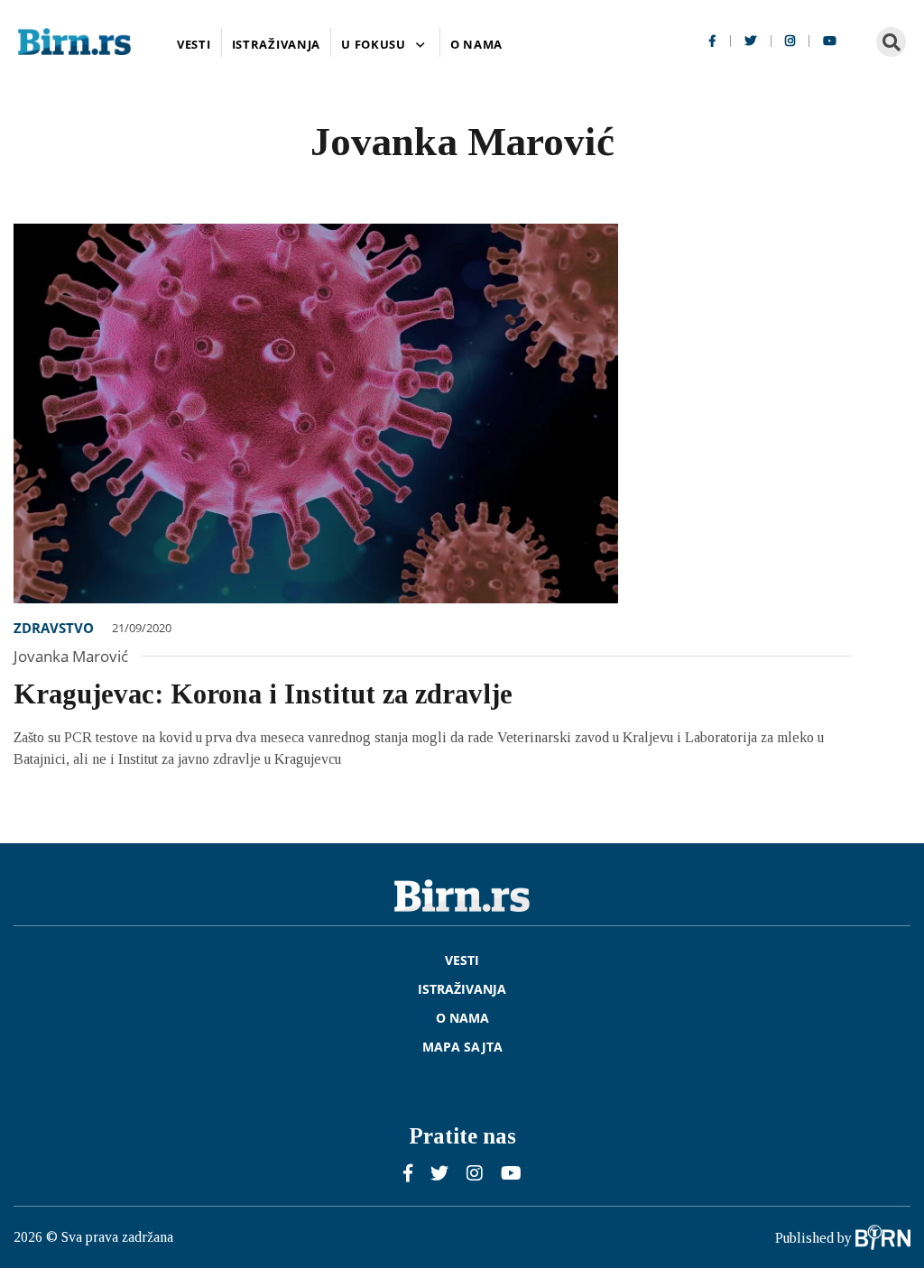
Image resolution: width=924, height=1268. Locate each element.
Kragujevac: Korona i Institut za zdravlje (263, 694)
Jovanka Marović (71, 656)
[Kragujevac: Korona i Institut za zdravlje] (316, 413)
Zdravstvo (54, 628)
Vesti (194, 44)
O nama (476, 44)
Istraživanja (276, 44)
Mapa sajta (462, 1047)
